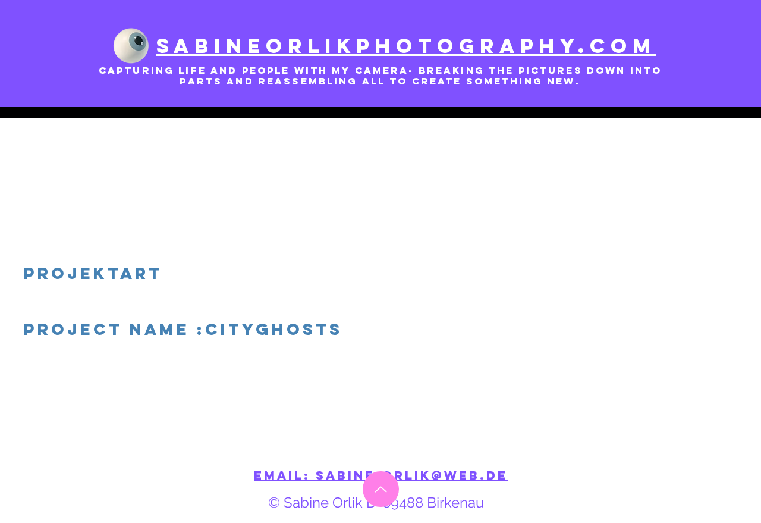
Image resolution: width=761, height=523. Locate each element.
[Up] (381, 489)
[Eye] (131, 46)
